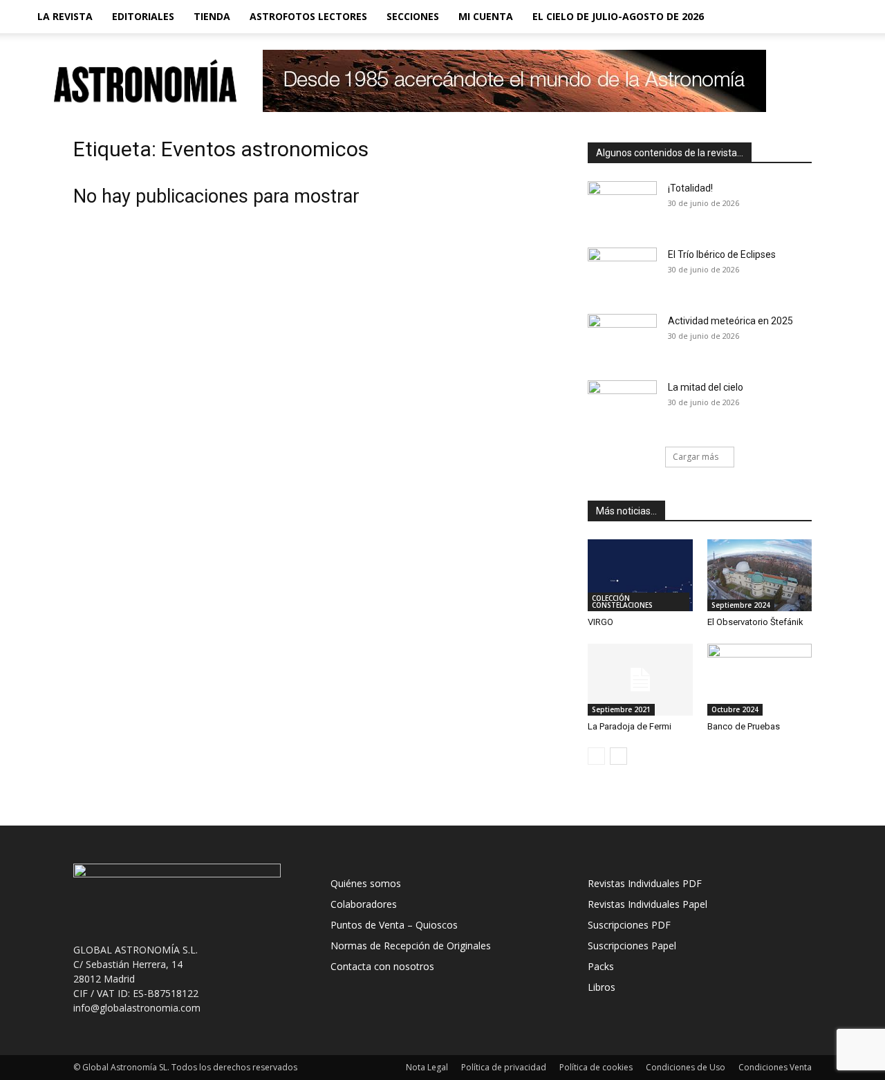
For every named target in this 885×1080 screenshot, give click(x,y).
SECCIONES (412, 16)
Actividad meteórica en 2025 (730, 320)
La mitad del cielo (705, 387)
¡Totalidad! (690, 188)
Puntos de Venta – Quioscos (394, 924)
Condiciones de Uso (685, 1067)
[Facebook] (763, 16)
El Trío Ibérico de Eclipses (722, 254)
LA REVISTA (65, 16)
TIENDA (212, 16)
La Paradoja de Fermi (629, 726)
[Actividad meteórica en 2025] (622, 338)
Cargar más (695, 457)
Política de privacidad (503, 1067)
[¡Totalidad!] (622, 205)
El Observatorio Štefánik (755, 622)
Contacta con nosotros (382, 966)
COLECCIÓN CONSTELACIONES (622, 601)
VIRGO (600, 622)
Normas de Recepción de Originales (410, 945)
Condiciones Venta (775, 1067)
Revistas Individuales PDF (645, 883)
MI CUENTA (485, 16)
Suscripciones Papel (632, 945)
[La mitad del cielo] (622, 404)
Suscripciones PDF (629, 924)
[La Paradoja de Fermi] (640, 680)
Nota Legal (427, 1067)
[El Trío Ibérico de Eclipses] (622, 272)
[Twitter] (810, 16)
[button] (840, 17)
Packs (601, 966)
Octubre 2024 (734, 709)
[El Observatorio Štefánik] (759, 575)
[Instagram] (786, 16)
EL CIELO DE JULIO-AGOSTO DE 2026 (618, 16)
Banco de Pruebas (743, 726)
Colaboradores (363, 904)
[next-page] (618, 756)
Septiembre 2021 (621, 709)
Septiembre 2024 (740, 605)
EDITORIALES (143, 16)
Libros (601, 987)
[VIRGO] (640, 575)
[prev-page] (596, 756)
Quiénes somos (365, 883)
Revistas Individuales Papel (647, 904)
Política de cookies (596, 1067)
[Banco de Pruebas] (759, 680)
